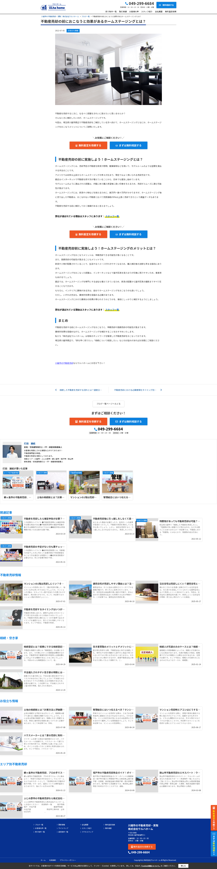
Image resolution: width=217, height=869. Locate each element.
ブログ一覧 (39, 825)
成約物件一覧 (63, 832)
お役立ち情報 (73, 30)
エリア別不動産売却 (11, 473)
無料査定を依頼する (90, 145)
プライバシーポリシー (68, 860)
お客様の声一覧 (40, 828)
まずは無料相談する (130, 145)
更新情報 (61, 825)
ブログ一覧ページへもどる (108, 403)
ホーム (43, 860)
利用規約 (52, 860)
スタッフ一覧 (112, 216)
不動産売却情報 (76, 473)
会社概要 (158, 11)
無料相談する (168, 5)
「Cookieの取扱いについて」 (150, 866)
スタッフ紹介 (146, 11)
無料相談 (108, 828)
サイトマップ (63, 828)
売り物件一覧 (111, 11)
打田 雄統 (29, 443)
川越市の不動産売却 (64, 363)
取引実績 (123, 11)
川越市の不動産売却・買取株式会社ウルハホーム (143, 827)
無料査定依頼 (170, 11)
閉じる (183, 866)
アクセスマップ (87, 832)
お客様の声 (134, 11)
